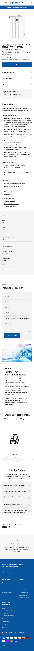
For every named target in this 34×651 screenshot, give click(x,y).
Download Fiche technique (11, 204)
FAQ (20, 586)
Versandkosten (10, 59)
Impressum (5, 624)
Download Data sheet (10, 206)
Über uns (4, 583)
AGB (3, 618)
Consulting (22, 589)
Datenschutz (5, 621)
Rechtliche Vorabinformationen (7, 609)
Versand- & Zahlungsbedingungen (8, 614)
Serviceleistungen (24, 592)
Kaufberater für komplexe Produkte (24, 596)
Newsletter (5, 627)
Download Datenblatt (9, 201)
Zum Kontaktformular (8, 96)
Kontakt (21, 583)
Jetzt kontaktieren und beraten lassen (17, 422)
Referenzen (5, 589)
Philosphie (4, 586)
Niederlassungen (6, 592)
